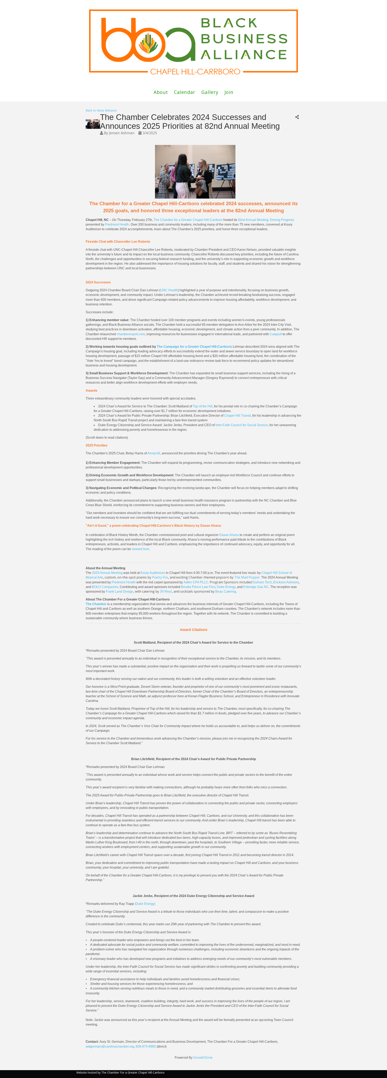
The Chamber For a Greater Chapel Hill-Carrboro (132, 1072)
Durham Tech (262, 582)
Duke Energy (226, 587)
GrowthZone (202, 1057)
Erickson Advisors (286, 582)
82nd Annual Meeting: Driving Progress (266, 220)
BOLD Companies (105, 587)
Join (229, 92)
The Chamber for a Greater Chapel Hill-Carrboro (188, 220)
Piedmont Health (117, 224)
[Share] (297, 117)
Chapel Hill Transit (237, 415)
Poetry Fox (160, 577)
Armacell (153, 453)
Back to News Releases (101, 110)
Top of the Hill (202, 406)
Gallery (210, 92)
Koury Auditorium (152, 572)
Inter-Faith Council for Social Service (241, 425)
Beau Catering (225, 591)
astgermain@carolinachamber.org (110, 1046)
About (161, 92)
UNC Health (169, 290)
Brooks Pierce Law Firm (198, 587)
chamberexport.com (131, 334)
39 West (166, 591)
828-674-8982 (146, 1046)
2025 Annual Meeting (107, 572)
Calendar (185, 92)
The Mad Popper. (247, 577)
